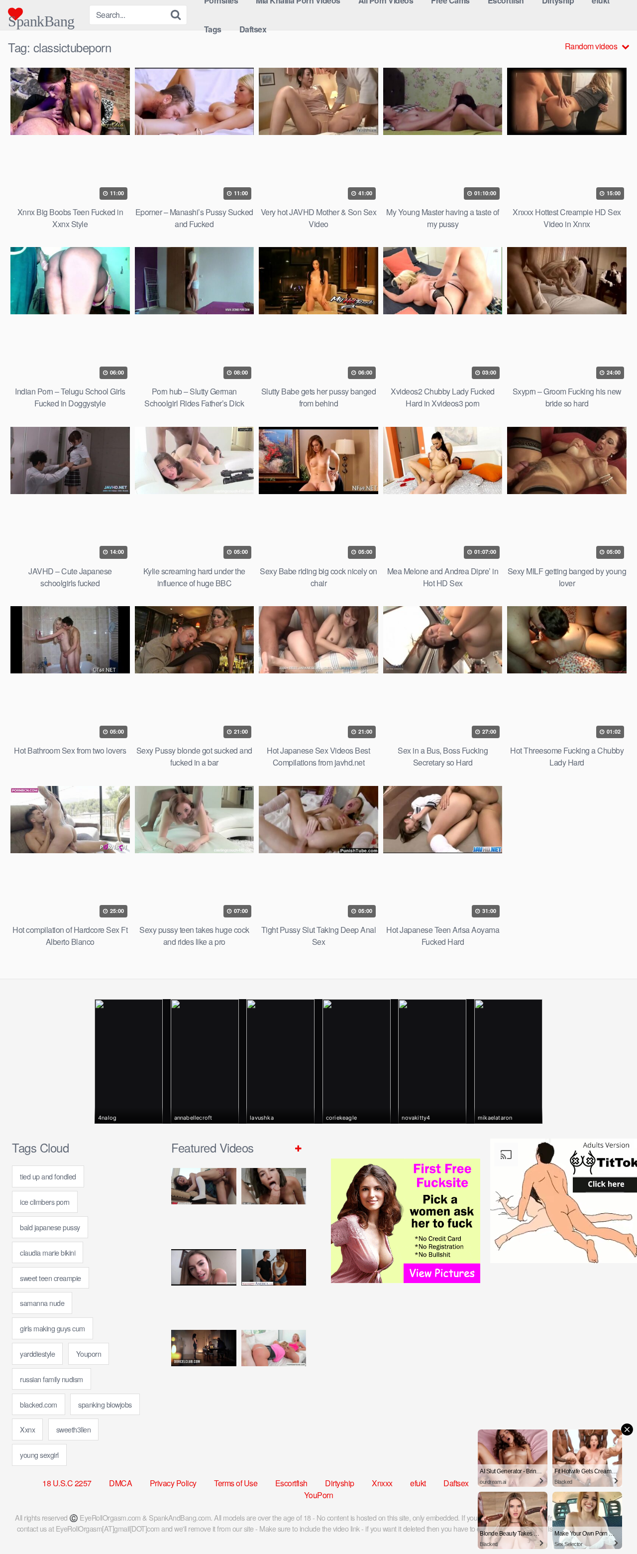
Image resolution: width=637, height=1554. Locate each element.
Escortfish (291, 1483)
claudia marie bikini (47, 1252)
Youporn (89, 1353)
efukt (418, 1483)
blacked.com (38, 1404)
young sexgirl (39, 1454)
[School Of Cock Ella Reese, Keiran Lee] (274, 1285)
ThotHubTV (575, 1483)
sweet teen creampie (50, 1278)
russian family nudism (51, 1379)
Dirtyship (339, 1483)
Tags (212, 29)
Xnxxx (382, 1483)
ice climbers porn (45, 1201)
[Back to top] (610, 1522)
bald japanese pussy (50, 1227)
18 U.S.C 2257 (67, 1483)
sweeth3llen (73, 1429)
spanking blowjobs (105, 1404)
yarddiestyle (37, 1353)
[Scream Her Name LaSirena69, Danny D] (274, 1204)
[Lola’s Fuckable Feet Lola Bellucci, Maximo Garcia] (203, 1366)
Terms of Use (235, 1483)
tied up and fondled (48, 1176)
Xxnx (27, 1429)
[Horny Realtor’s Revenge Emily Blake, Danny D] (203, 1285)
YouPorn (318, 1495)
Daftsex (253, 29)
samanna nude (42, 1302)
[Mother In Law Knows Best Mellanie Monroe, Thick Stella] (274, 1366)
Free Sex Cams (512, 1483)
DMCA (120, 1483)
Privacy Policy (173, 1483)
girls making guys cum (52, 1328)
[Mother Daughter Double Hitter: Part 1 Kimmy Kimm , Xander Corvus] (203, 1204)
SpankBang (41, 17)
